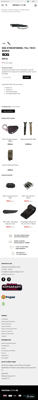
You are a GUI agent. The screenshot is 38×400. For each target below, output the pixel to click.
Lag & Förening (6, 326)
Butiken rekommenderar (8, 343)
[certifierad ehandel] (3, 304)
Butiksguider (5, 346)
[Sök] (6, 5)
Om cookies (4, 358)
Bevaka (27, 77)
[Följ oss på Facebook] (3, 279)
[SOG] (6, 54)
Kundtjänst (4, 319)
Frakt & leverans (6, 324)
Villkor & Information (7, 334)
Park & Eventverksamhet (9, 329)
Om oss (3, 353)
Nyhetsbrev (5, 355)
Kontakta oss (5, 1)
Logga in (4, 336)
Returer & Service (6, 331)
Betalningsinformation (8, 321)
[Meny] (2, 5)
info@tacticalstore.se (7, 274)
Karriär (3, 348)
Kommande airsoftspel (8, 351)
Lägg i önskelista (8, 111)
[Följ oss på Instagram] (9, 279)
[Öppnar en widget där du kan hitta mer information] (30, 396)
